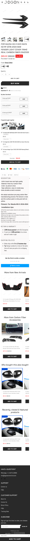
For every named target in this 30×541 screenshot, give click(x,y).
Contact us (4, 487)
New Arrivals (20, 272)
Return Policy (4, 505)
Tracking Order (5, 511)
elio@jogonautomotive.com (8, 476)
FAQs (2, 490)
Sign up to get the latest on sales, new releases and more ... (14, 522)
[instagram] (5, 478)
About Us (3, 499)
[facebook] (2, 478)
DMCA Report (8, 533)
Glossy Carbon (8, 63)
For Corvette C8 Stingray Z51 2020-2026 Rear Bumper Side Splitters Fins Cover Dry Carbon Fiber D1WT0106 (12, 300)
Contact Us (4, 502)
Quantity (3, 71)
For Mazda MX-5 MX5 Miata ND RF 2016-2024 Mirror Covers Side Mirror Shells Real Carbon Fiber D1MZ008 (11, 392)
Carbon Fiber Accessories (17, 318)
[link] (4, 528)
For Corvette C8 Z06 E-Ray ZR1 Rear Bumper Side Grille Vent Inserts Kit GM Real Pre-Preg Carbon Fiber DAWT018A (11, 347)
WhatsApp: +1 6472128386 (9, 473)
